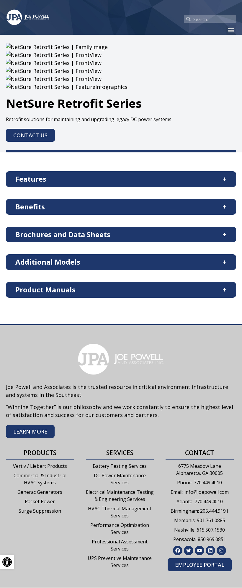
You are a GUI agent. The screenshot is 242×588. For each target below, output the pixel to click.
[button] (231, 30)
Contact (199, 453)
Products (40, 453)
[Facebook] (177, 550)
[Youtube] (199, 550)
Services (119, 453)
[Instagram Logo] (221, 550)
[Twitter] (188, 550)
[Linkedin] (210, 550)
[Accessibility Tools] (7, 562)
